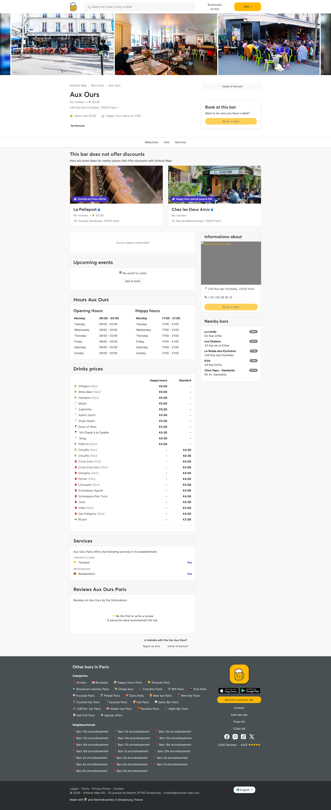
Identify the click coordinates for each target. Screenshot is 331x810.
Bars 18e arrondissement (174, 744)
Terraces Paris (160, 682)
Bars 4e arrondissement (172, 757)
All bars (81, 682)
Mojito (82, 403)
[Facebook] (227, 736)
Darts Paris (136, 695)
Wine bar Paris (190, 695)
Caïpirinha (85, 409)
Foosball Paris (85, 695)
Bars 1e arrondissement (132, 751)
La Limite (210, 331)
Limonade (84, 484)
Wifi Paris (177, 689)
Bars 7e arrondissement (172, 764)
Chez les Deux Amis (191, 209)
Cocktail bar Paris (88, 702)
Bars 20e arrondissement (173, 751)
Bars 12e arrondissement (174, 731)
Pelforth (83, 444)
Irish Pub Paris (85, 715)
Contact (239, 708)
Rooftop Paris (149, 708)
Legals (74, 788)
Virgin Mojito (86, 421)
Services (180, 142)
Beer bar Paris (162, 695)
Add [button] (247, 6)
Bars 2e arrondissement (91, 757)
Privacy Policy (101, 788)
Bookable (101, 682)
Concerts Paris (152, 689)
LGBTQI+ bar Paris (88, 708)
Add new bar (239, 714)
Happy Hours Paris (129, 682)
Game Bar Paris (167, 702)
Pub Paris (142, 702)
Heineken (84, 397)
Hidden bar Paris (120, 708)
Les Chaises (212, 341)
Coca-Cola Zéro (88, 467)
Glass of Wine (87, 426)
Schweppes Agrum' (91, 490)
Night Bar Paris (178, 708)
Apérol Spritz (87, 415)
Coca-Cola (85, 461)
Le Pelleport (85, 209)
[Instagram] (235, 736)
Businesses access (215, 7)
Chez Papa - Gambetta (219, 370)
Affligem (83, 386)
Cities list (239, 728)
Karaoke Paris (117, 702)
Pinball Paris (111, 695)
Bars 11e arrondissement (133, 731)
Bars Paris (97, 85)
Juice (81, 502)
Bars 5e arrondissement (91, 764)
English (244, 790)
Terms (85, 788)
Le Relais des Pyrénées (220, 351)
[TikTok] (243, 736)
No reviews (77, 102)
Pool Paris (199, 689)
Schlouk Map (78, 85)
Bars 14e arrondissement (133, 738)
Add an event (132, 281)
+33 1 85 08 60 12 (219, 297)
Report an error (151, 646)
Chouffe (83, 450)
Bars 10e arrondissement (92, 731)
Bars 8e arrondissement (91, 771)
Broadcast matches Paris (92, 689)
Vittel (81, 508)
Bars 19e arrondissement (92, 751)
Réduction (151, 142)
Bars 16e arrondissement (92, 744)
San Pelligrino (87, 513)
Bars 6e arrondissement (132, 764)
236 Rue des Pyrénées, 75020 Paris (230, 289)
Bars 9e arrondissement (132, 771)
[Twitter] (251, 736)
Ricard (82, 519)
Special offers (112, 715)
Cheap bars (125, 689)
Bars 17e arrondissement (133, 744)
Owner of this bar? (232, 86)
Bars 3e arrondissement (132, 757)
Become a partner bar (239, 699)
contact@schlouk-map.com (181, 792)
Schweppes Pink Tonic (93, 496)
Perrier (82, 479)
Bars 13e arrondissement (92, 738)
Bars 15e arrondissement (175, 738)
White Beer (85, 392)
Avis (166, 142)
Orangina (84, 473)
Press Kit (239, 721)
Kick (207, 360)
